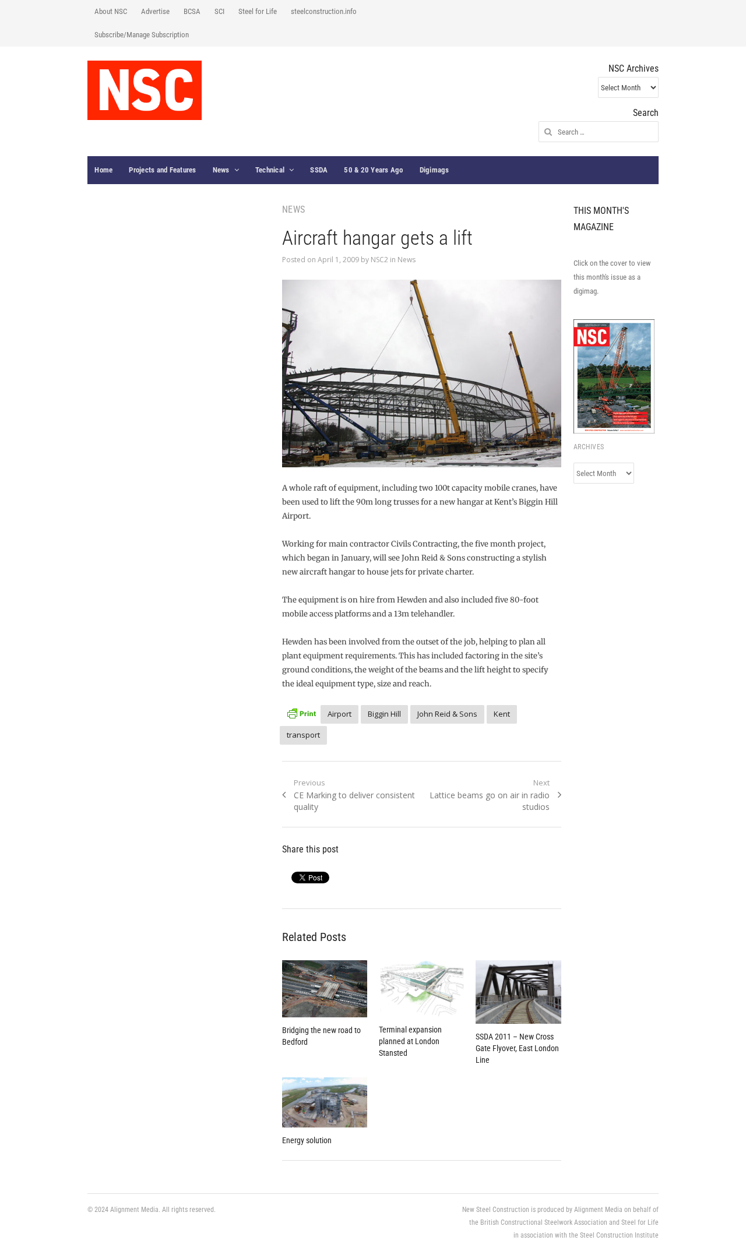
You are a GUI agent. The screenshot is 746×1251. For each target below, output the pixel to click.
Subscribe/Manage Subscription (141, 34)
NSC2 (379, 260)
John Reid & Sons (447, 714)
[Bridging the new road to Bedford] (324, 988)
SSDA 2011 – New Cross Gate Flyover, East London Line (517, 1048)
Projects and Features (162, 169)
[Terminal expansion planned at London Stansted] (421, 988)
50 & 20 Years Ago (373, 169)
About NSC (110, 11)
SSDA (319, 169)
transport (303, 735)
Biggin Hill (384, 714)
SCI (219, 11)
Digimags (434, 169)
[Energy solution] (324, 1102)
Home (103, 169)
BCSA (192, 11)
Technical (269, 169)
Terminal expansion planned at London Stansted (410, 1041)
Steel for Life (257, 11)
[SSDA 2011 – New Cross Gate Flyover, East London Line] (518, 992)
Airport (339, 714)
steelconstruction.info (324, 11)
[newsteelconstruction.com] (144, 90)
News (221, 169)
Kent (502, 714)
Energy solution (307, 1140)
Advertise (155, 11)
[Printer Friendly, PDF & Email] (301, 712)
